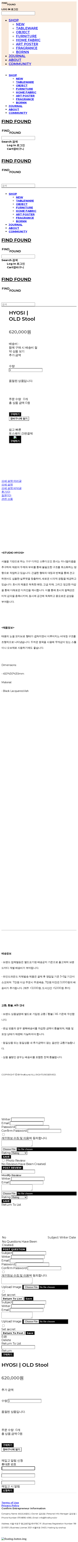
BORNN (22, 52)
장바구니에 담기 (11, 1449)
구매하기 (7, 1354)
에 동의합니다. (24, 1138)
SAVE (6, 1156)
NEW (20, 24)
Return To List (12, 1298)
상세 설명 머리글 (11, 481)
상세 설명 (7, 484)
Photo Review (15, 1160)
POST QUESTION (14, 1249)
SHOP (14, 20)
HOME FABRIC (28, 40)
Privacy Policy (10, 1505)
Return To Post (13, 1333)
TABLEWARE (27, 28)
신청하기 (7, 1490)
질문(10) (6, 495)
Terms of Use (10, 1502)
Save (29, 1298)
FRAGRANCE (26, 48)
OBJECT (23, 32)
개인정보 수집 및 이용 (15, 1138)
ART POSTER (27, 44)
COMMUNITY (20, 64)
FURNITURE (26, 36)
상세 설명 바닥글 (11, 488)
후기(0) (5, 491)
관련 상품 (7, 499)
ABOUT (15, 60)
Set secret (8, 1295)
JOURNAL (17, 56)
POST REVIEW (12, 1167)
